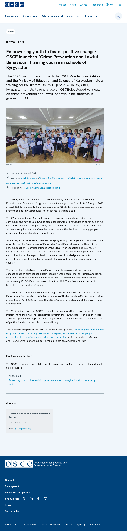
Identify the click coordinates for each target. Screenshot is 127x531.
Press (8, 505)
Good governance (34, 187)
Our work (11, 16)
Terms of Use (11, 524)
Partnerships (12, 511)
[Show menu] (120, 5)
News (73, 4)
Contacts (10, 480)
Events (83, 4)
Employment (12, 486)
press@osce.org (23, 428)
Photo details (98, 165)
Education (49, 187)
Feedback (95, 524)
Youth (58, 187)
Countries (30, 16)
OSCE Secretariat (29, 177)
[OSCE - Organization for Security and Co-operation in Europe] (14, 4)
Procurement (30, 524)
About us (90, 16)
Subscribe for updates (17, 492)
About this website (51, 524)
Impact (62, 4)
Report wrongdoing (75, 524)
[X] (24, 498)
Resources (97, 4)
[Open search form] (118, 16)
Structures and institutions (60, 16)
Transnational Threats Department (33, 182)
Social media (12, 498)
